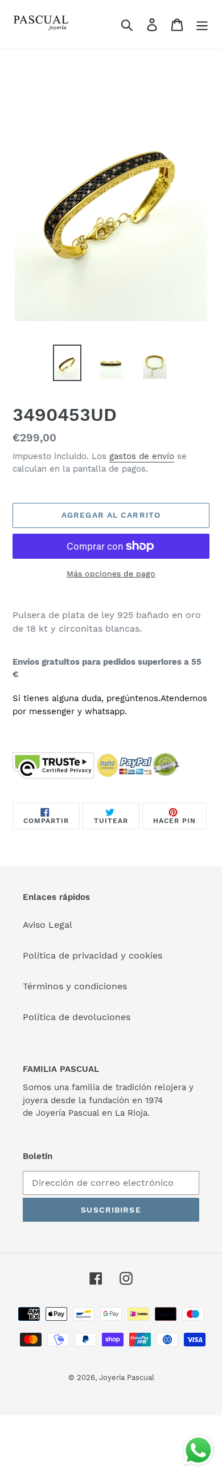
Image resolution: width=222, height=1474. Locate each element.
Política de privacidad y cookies (92, 955)
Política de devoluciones (76, 1017)
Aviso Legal (47, 924)
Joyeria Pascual (126, 1377)
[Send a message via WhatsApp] (198, 1450)
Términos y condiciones (75, 986)
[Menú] (202, 25)
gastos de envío (141, 456)
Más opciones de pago (111, 573)
